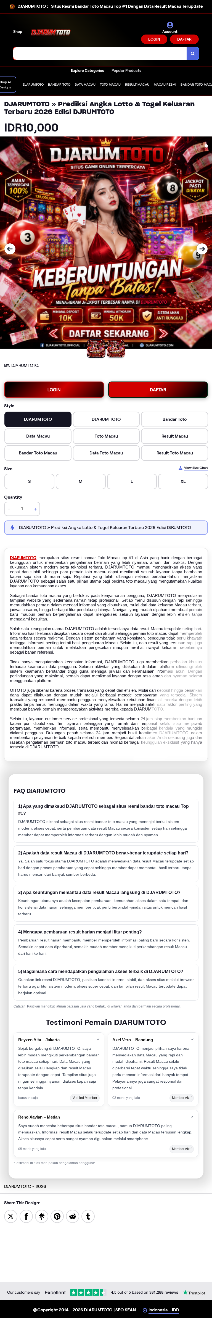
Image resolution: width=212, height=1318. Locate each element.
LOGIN (154, 39)
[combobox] (100, 53)
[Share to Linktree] (41, 1216)
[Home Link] (50, 32)
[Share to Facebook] (26, 1216)
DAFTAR (184, 39)
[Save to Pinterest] (57, 1216)
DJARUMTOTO (23, 558)
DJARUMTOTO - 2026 (25, 1186)
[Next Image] (202, 249)
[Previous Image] (10, 249)
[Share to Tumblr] (88, 1216)
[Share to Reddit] (72, 1216)
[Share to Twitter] (10, 1216)
